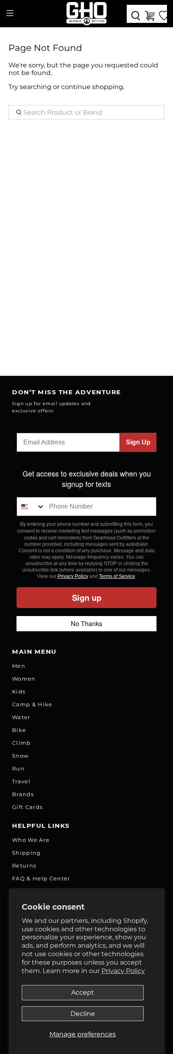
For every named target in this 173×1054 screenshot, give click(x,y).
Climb (21, 743)
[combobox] (31, 506)
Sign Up (138, 442)
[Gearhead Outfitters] (86, 13)
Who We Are (30, 840)
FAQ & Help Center (41, 878)
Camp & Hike (32, 704)
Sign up (86, 597)
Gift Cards (27, 807)
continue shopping (92, 87)
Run (18, 768)
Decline (82, 1014)
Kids (18, 691)
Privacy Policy (123, 971)
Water (21, 717)
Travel (21, 781)
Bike (19, 730)
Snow (20, 755)
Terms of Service (117, 576)
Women (24, 678)
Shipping (26, 852)
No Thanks (86, 623)
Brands (23, 794)
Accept (82, 992)
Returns (24, 865)
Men (18, 666)
